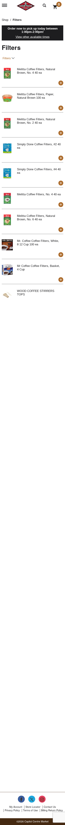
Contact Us (50, 806)
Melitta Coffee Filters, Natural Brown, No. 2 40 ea (36, 121)
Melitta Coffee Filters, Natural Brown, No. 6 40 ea (36, 217)
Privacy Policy (12, 810)
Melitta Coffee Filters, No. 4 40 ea (39, 194)
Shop (5, 20)
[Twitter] (31, 799)
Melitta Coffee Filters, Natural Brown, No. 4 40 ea (36, 71)
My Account (15, 806)
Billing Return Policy (52, 810)
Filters (17, 20)
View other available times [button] (33, 37)
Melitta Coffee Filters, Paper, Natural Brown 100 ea (35, 96)
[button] (60, 83)
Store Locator (32, 806)
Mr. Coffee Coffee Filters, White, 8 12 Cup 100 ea (38, 242)
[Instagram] (42, 799)
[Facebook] (21, 799)
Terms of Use (30, 810)
